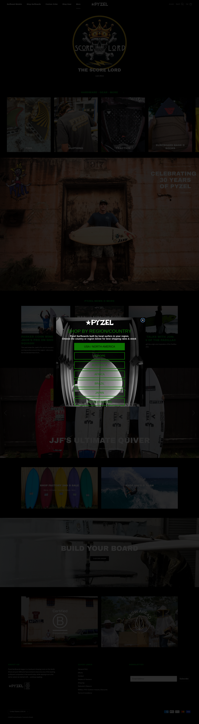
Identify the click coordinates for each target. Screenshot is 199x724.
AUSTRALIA (99, 365)
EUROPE (99, 355)
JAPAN (99, 392)
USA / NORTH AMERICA (99, 346)
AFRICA (99, 374)
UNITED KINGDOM (99, 401)
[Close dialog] (143, 320)
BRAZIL (99, 383)
